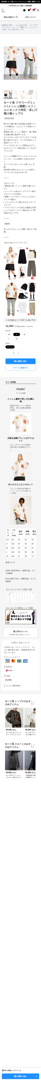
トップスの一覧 (21, 25)
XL (17, 339)
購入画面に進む (20, 361)
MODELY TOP (7, 25)
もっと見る (33, 703)
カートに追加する (20, 368)
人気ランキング (30, 17)
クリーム (10, 347)
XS (9, 334)
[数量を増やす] (18, 353)
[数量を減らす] (8, 353)
